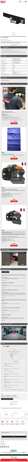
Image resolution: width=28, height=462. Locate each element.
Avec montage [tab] (16, 456)
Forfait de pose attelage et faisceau (7, 111)
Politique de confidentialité (17, 455)
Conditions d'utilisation (12, 455)
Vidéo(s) (14, 34)
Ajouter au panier (14, 123)
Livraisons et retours (3, 455)
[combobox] (14, 4)
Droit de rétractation (22, 455)
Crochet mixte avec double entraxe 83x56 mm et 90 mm (9, 189)
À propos (25, 455)
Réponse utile (4, 280)
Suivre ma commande (20, 2)
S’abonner (14, 436)
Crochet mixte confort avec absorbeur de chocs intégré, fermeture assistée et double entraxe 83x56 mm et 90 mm (13, 232)
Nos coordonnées (3, 443)
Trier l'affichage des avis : (16, 361)
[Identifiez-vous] (23, 1)
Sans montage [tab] (11, 456)
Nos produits (2, 441)
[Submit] (1, 4)
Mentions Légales (7, 455)
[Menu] (26, 1)
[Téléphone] (22, 1)
